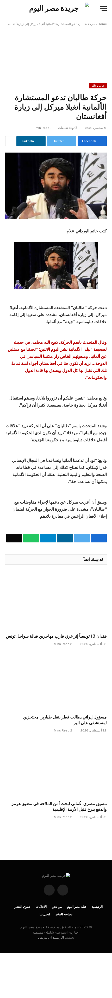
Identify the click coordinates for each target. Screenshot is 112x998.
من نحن (57, 907)
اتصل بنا (45, 914)
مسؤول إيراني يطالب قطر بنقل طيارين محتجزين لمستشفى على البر (65, 720)
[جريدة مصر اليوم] (56, 8)
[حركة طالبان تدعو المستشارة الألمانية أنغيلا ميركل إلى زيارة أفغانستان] (56, 186)
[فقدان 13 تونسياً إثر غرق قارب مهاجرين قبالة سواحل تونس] (56, 600)
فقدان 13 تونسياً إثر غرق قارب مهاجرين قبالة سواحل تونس (56, 636)
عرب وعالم (98, 85)
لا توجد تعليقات (67, 128)
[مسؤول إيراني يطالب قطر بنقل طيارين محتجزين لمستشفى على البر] (56, 681)
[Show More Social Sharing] (10, 141)
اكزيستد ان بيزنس (51, 937)
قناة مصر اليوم (77, 907)
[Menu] (103, 8)
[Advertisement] (56, 50)
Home (102, 24)
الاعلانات (41, 907)
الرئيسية (97, 907)
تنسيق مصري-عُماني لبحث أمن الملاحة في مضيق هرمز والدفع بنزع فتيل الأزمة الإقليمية (59, 806)
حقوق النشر (22, 907)
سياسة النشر (64, 914)
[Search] (7, 8)
